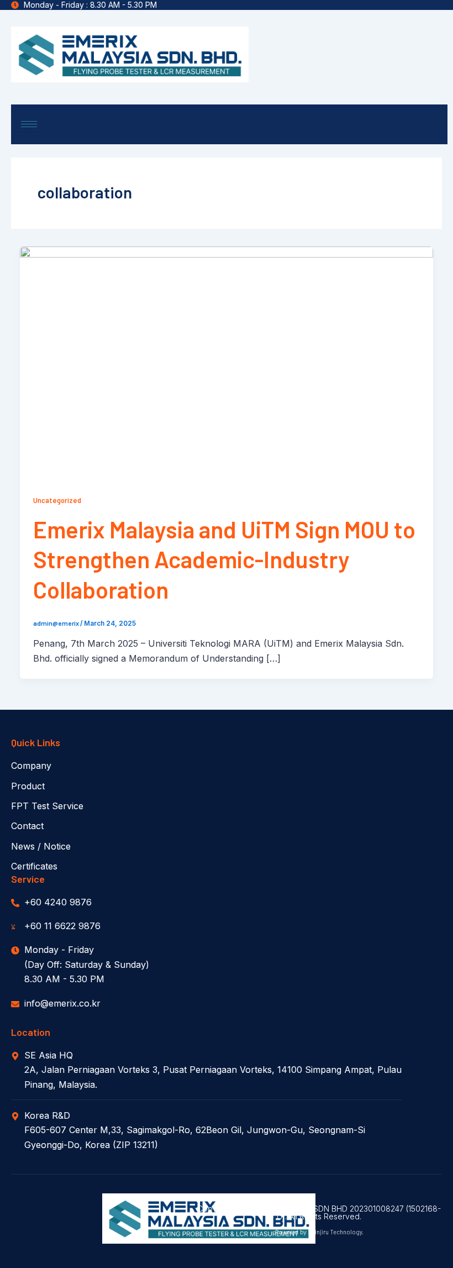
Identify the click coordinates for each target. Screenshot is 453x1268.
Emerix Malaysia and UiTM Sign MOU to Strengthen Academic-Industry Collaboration (224, 559)
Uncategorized (57, 500)
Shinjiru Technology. (336, 1231)
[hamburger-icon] (29, 124)
